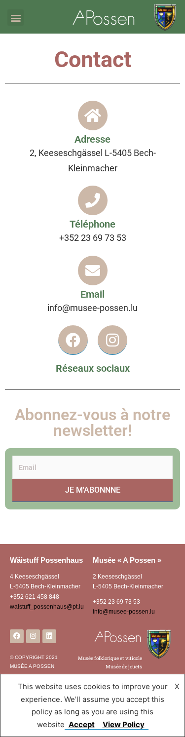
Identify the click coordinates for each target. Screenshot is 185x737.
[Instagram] (112, 340)
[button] (15, 17)
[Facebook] (73, 340)
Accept (82, 724)
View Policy (124, 724)
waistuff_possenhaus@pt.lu (47, 606)
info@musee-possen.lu (124, 611)
